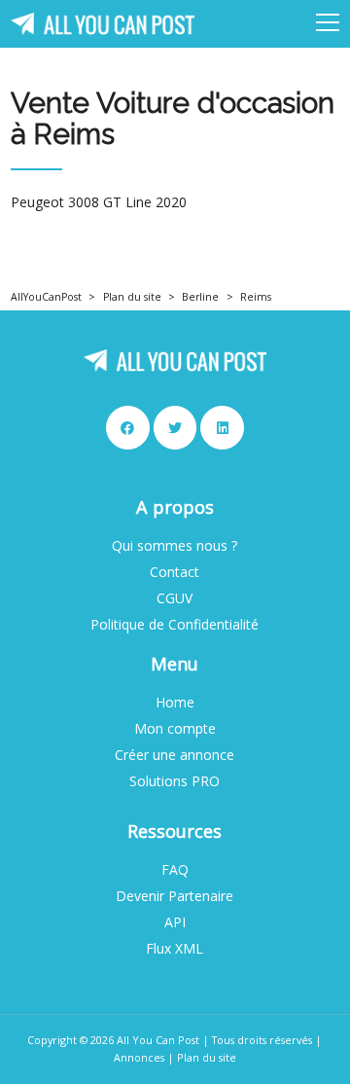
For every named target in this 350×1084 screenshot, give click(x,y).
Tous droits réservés (262, 1039)
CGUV (174, 598)
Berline (200, 297)
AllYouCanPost (46, 297)
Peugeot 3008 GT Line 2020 (99, 202)
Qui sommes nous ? (174, 546)
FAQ (175, 870)
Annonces (139, 1057)
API (175, 922)
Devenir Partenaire (174, 896)
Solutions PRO (174, 781)
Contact (174, 572)
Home (175, 702)
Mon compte (175, 729)
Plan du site (132, 297)
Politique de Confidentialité (174, 624)
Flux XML (174, 949)
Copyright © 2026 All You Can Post (113, 1039)
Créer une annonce (174, 755)
